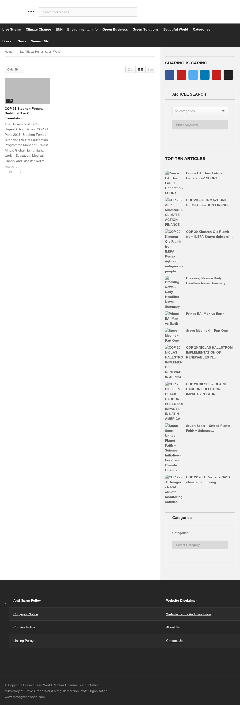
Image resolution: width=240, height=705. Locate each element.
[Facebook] (169, 75)
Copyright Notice (25, 614)
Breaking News (14, 41)
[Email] (228, 75)
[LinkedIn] (205, 75)
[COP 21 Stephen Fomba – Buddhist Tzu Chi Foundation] (27, 91)
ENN (59, 29)
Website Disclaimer (181, 600)
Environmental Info (82, 29)
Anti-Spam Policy (27, 600)
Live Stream (11, 29)
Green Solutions (146, 29)
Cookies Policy (24, 627)
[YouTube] (181, 75)
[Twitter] (193, 75)
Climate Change (38, 29)
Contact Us (174, 641)
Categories (201, 29)
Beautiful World (175, 29)
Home (8, 51)
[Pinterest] (216, 75)
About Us (173, 627)
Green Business (115, 29)
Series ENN (40, 41)
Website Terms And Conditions (188, 614)
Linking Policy (23, 641)
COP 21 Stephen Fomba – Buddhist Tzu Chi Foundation (25, 113)
